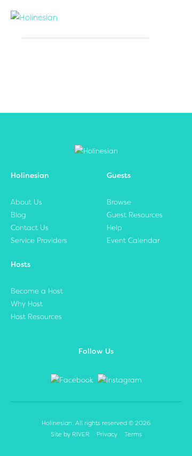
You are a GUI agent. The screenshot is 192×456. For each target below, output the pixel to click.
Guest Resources (135, 214)
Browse (119, 202)
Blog (18, 214)
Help (114, 227)
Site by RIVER (70, 434)
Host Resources (36, 316)
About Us (26, 202)
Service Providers (39, 240)
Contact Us (30, 227)
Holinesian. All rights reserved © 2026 (96, 423)
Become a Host (37, 291)
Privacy (107, 434)
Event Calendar (133, 240)
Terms (133, 434)
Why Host (27, 303)
